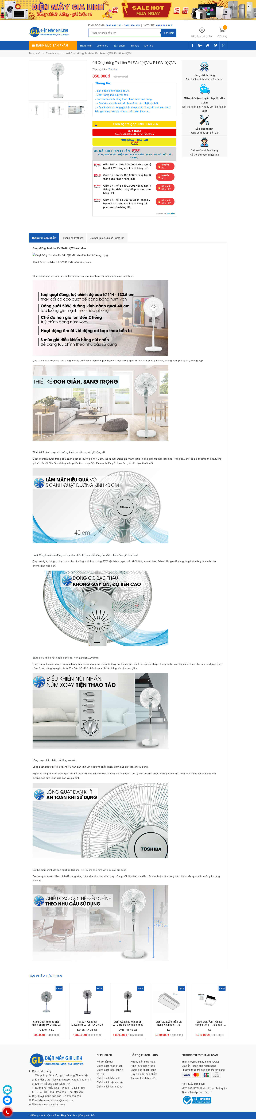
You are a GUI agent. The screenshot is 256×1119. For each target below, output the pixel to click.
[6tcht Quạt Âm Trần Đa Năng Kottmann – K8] (169, 1002)
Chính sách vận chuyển (110, 1082)
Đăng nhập (207, 36)
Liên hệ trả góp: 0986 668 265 (135, 124)
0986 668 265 (114, 25)
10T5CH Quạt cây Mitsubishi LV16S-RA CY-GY (87, 1023)
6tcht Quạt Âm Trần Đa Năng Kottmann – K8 (169, 1023)
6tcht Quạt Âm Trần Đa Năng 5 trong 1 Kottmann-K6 (209, 1024)
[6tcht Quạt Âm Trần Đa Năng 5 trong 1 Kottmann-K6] (209, 1002)
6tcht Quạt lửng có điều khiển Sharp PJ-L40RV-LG (46, 1023)
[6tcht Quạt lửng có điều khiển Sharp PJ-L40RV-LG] (46, 1002)
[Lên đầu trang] (249, 1108)
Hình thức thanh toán (143, 1065)
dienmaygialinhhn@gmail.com (56, 1100)
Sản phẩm (120, 45)
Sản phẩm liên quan (45, 976)
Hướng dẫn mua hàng (143, 1061)
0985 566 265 (132, 25)
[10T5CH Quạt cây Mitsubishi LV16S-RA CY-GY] (87, 1002)
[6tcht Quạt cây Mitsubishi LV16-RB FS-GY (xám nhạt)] (128, 1002)
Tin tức (135, 45)
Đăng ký (195, 36)
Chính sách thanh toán (110, 1065)
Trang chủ (86, 45)
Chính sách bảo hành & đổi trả (110, 1072)
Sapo (98, 1115)
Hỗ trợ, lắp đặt (105, 1061)
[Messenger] (7, 1100)
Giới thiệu (102, 45)
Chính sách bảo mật (108, 1078)
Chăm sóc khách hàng (143, 1069)
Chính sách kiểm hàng (109, 1086)
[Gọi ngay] (7, 1112)
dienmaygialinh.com (53, 1104)
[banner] (128, 9)
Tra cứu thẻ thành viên (144, 1078)
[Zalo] (7, 1090)
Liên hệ (148, 45)
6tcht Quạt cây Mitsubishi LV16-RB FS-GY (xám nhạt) (128, 1023)
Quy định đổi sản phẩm (144, 1074)
